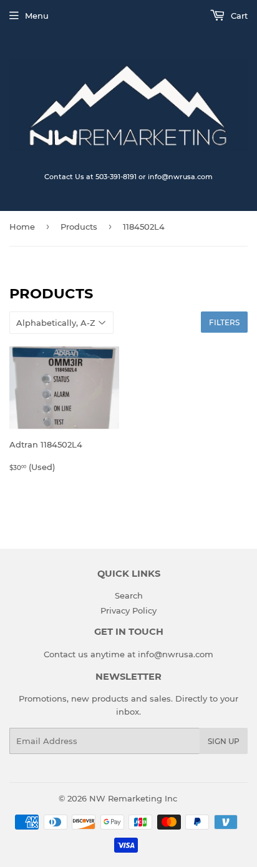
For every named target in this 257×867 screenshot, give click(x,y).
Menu (37, 16)
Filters (224, 322)
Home (22, 227)
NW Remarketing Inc (133, 798)
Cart (238, 16)
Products (79, 227)
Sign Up (224, 741)
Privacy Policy (128, 610)
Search (129, 595)
